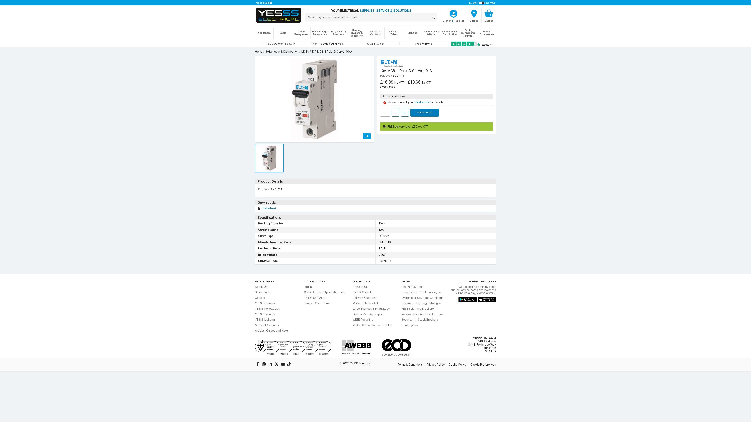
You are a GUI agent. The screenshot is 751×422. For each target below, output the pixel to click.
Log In (308, 286)
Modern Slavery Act (365, 303)
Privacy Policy (436, 364)
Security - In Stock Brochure (420, 319)
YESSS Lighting (265, 319)
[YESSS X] (277, 364)
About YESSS (264, 281)
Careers (260, 297)
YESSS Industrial (265, 303)
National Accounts (267, 325)
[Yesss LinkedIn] (271, 364)
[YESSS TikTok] (289, 364)
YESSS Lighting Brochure (418, 308)
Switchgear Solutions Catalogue (422, 297)
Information (362, 281)
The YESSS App (314, 297)
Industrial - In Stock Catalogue (421, 292)
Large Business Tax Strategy (371, 308)
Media (406, 281)
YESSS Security (265, 314)
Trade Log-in (424, 112)
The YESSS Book (412, 286)
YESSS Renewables (267, 308)
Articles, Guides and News (272, 330)
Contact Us (360, 286)
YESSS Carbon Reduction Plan (372, 325)
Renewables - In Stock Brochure (422, 314)
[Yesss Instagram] (264, 364)
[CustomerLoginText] (453, 13)
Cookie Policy (457, 364)
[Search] (433, 17)
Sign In (447, 20)
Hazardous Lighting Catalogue (421, 303)
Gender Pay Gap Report (368, 314)
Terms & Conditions (316, 303)
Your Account (314, 281)
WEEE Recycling (363, 319)
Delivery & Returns (364, 297)
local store (422, 102)
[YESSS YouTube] (283, 364)
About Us (261, 286)
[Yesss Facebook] (258, 364)
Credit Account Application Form (325, 292)
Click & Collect (362, 292)
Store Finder (263, 292)
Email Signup (410, 325)
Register (459, 20)
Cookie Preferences (483, 364)
